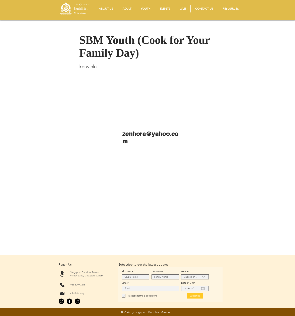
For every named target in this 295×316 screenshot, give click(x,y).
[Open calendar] (202, 288)
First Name (127, 271)
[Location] (62, 274)
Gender (185, 271)
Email (125, 283)
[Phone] (62, 285)
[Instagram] (77, 301)
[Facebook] (69, 301)
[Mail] (62, 293)
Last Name (157, 271)
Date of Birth (188, 283)
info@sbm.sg (77, 293)
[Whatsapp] (61, 301)
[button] (106, 8)
